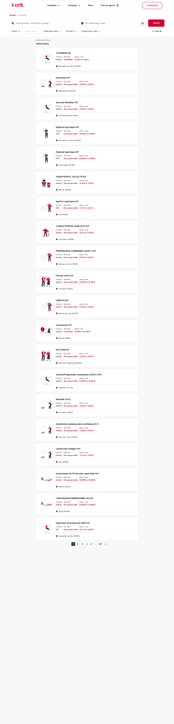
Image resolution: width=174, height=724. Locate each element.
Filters (14, 31)
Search (156, 23)
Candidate (52, 5)
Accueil (13, 15)
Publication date (50, 31)
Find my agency (108, 5)
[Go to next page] (105, 544)
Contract (70, 31)
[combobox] (112, 24)
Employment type (89, 31)
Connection (152, 5)
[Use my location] (142, 23)
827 (100, 544)
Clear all (158, 31)
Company (72, 5)
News (90, 5)
